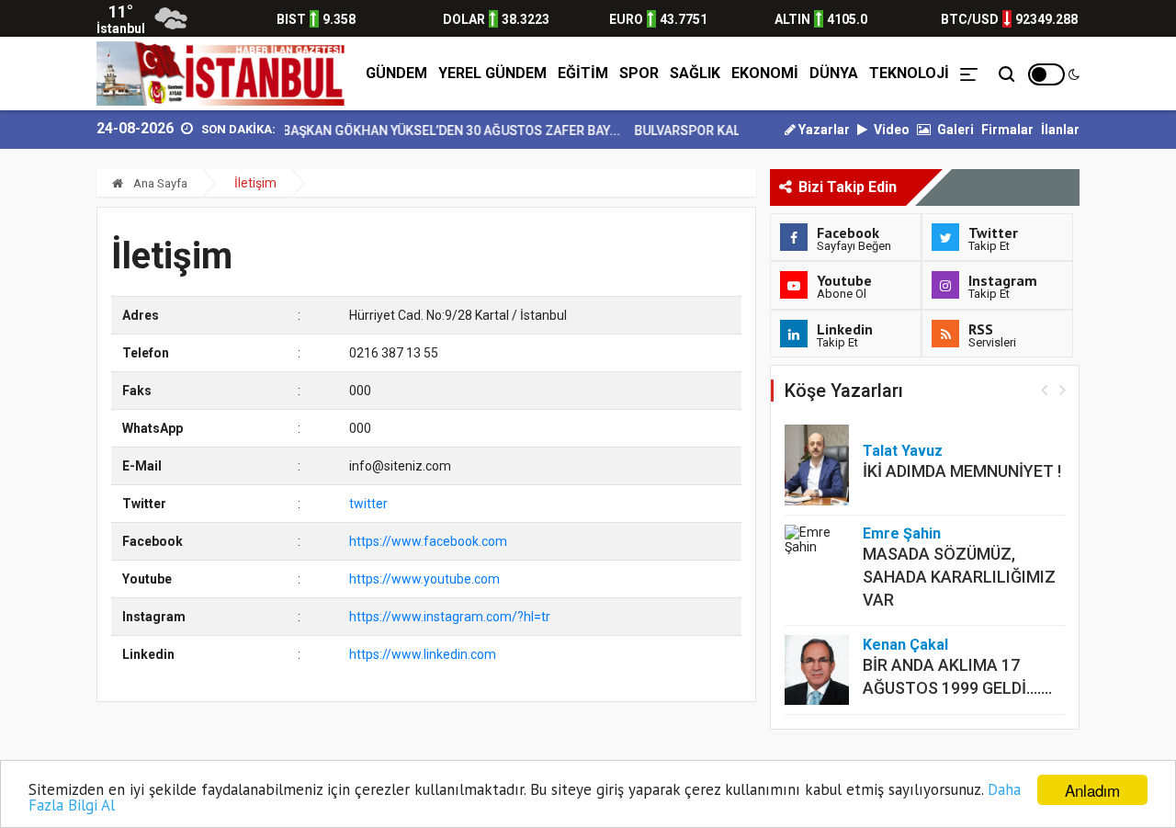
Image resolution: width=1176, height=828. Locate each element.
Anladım (1092, 789)
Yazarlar (823, 129)
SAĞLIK (695, 73)
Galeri (954, 129)
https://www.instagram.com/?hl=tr (449, 616)
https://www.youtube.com (424, 579)
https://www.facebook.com (428, 541)
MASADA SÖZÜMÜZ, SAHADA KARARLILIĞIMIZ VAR (959, 576)
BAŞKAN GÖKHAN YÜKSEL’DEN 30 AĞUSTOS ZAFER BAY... (441, 130)
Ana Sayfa (158, 183)
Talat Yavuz (903, 450)
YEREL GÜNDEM (492, 73)
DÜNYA (833, 73)
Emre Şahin (902, 533)
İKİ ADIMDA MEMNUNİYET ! (962, 471)
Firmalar (1007, 129)
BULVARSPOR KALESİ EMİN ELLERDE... (736, 130)
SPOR (639, 73)
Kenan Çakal (905, 644)
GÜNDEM (396, 73)
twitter (368, 503)
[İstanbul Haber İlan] (223, 73)
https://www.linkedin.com (422, 654)
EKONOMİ (764, 73)
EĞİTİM (583, 73)
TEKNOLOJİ (909, 73)
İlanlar (1060, 129)
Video (890, 129)
